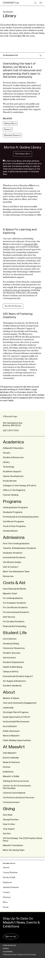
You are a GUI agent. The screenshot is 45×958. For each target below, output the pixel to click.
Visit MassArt (9, 753)
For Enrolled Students (13, 622)
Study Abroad (9, 481)
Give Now (7, 815)
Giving (9, 809)
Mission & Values (11, 698)
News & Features (11, 762)
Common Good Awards (14, 793)
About (9, 692)
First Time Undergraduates (16, 544)
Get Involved (9, 658)
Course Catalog (10, 495)
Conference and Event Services (18, 798)
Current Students (10, 873)
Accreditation (10, 726)
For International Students (16, 612)
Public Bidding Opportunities (17, 740)
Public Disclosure (11, 731)
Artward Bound (10, 531)
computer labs (30, 244)
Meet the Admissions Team (16, 572)
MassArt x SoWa (11, 776)
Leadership (8, 708)
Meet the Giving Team (13, 850)
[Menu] (41, 3)
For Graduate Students (14, 603)
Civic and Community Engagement (20, 703)
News (5, 902)
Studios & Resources (13, 457)
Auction (7, 833)
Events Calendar (11, 758)
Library (6, 462)
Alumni (6, 868)
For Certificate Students (15, 607)
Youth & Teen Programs (14, 526)
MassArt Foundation (13, 845)
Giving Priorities (10, 820)
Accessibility (8, 951)
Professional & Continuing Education (21, 517)
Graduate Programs (12, 512)
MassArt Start (10, 594)
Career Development (13, 476)
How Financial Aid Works (14, 589)
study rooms (9, 247)
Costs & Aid (14, 583)
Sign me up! (10, 936)
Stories (6, 767)
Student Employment (13, 662)
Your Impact (9, 829)
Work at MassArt (11, 736)
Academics (8, 12)
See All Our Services (13, 306)
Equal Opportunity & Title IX (16, 717)
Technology (8, 467)
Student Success (11, 653)
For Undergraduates (13, 598)
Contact (6, 892)
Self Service (9, 617)
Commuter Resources (14, 648)
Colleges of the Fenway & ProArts (19, 486)
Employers (7, 882)
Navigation (10, 55)
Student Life (15, 633)
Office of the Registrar (14, 490)
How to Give (9, 824)
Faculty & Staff (9, 877)
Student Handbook (12, 686)
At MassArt (14, 747)
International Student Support (18, 676)
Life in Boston (9, 639)
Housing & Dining (11, 644)
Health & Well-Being (12, 667)
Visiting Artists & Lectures (16, 781)
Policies (6, 948)
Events (6, 907)
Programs (12, 502)
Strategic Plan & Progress (15, 712)
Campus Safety (10, 672)
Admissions (14, 537)
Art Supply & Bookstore (14, 681)
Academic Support (12, 471)
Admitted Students (11, 887)
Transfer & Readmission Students (19, 548)
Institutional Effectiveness (16, 722)
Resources (8, 576)
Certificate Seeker (12, 562)
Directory (7, 897)
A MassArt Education (13, 448)
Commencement (11, 802)
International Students (14, 557)
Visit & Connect (10, 567)
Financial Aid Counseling (14, 626)
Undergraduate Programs (15, 507)
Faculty (6, 453)
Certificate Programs (13, 521)
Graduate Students (12, 553)
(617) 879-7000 (11, 430)
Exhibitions (8, 772)
